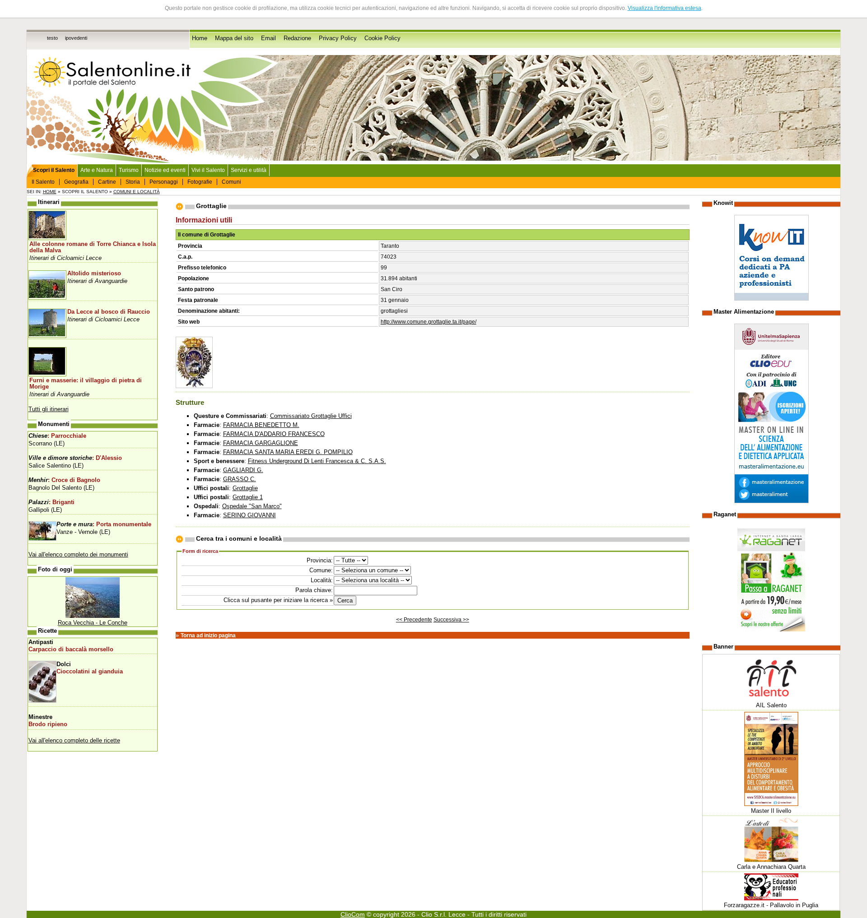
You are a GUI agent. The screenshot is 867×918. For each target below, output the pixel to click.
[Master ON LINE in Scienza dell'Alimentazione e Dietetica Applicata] (771, 501)
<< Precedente (414, 620)
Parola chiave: (314, 590)
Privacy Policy (338, 38)
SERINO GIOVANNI (249, 515)
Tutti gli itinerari (48, 409)
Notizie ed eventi (165, 170)
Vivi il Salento (208, 170)
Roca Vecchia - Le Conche (92, 622)
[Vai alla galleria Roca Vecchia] (92, 615)
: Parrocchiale (57, 436)
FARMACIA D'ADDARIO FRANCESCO (274, 434)
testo (52, 38)
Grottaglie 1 (248, 497)
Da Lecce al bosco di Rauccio (108, 312)
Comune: (321, 570)
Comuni (231, 182)
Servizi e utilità (248, 170)
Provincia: (320, 560)
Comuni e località (136, 191)
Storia (133, 182)
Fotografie (199, 182)
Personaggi (163, 182)
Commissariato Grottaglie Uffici (311, 416)
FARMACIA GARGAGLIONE (260, 443)
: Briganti (51, 502)
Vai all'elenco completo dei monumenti (78, 554)
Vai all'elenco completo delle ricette (74, 740)
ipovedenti (76, 38)
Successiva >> (451, 620)
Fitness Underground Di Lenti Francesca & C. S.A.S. (317, 461)
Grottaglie (245, 488)
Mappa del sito (234, 38)
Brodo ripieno (47, 724)
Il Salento (43, 182)
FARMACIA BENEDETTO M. (261, 425)
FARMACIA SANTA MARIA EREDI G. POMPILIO (288, 452)
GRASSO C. (239, 479)
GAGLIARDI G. (243, 470)
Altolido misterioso (94, 273)
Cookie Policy (382, 38)
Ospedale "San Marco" (252, 506)
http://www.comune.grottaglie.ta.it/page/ (428, 322)
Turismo (129, 170)
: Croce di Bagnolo (64, 480)
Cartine (107, 182)
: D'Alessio (75, 458)
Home (199, 38)
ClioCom (352, 914)
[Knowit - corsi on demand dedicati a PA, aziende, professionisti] (771, 298)
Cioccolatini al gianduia (89, 671)
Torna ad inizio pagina (208, 635)
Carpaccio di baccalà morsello (70, 649)
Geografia (76, 182)
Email (268, 38)
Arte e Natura (96, 170)
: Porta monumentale (103, 524)
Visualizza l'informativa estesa (664, 8)
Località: (322, 580)
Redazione (297, 38)
